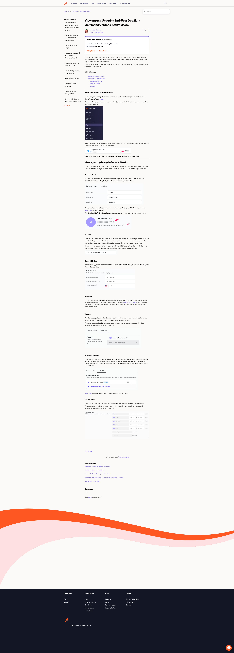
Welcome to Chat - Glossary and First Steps (97, 474)
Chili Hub (66, 11)
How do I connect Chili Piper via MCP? (72, 64)
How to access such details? (96, 76)
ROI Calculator (89, 608)
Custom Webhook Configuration (70, 92)
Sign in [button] (165, 3)
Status (107, 602)
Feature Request (84, 3)
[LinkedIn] (91, 451)
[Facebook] (85, 451)
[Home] (65, 4)
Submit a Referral (111, 608)
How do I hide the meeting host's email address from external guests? (72, 26)
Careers (66, 602)
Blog (93, 3)
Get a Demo (102, 51)
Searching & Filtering (96, 81)
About (66, 599)
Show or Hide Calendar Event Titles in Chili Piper (73, 100)
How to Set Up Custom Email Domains (72, 72)
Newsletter (88, 605)
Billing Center (91, 51)
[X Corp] (88, 451)
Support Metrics (101, 3)
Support (108, 599)
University (74, 3)
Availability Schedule (129, 302)
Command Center (85, 11)
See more (67, 106)
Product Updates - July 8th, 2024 (94, 470)
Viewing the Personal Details (96, 79)
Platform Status (113, 3)
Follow (145, 30)
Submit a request (124, 457)
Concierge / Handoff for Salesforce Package (97, 466)
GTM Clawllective (125, 3)
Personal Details (95, 83)
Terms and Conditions (133, 599)
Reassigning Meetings (72, 78)
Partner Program (110, 605)
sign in (90, 497)
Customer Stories (90, 602)
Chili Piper (75, 11)
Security (128, 605)
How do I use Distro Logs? (92, 481)
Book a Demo (89, 611)
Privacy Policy (130, 602)
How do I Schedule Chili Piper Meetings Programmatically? (72, 55)
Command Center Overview (70, 85)
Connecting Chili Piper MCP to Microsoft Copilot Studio (72, 37)
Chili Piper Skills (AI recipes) (71, 46)
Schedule (92, 86)
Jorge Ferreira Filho (95, 30)
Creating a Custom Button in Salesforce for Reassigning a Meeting (104, 477)
